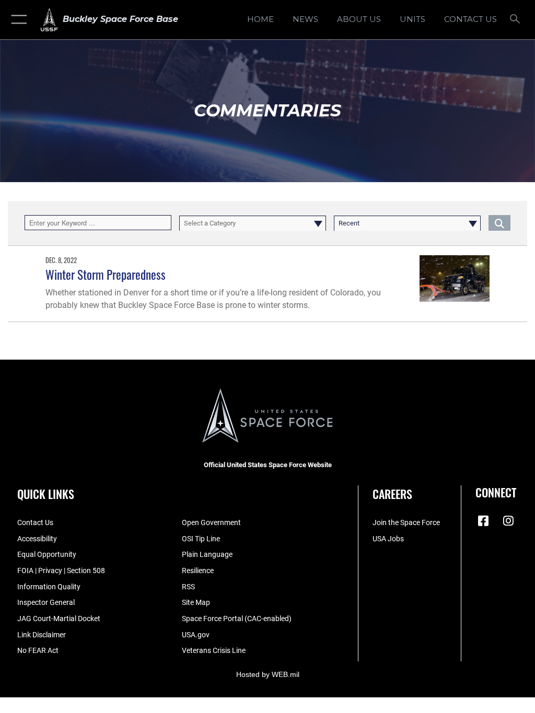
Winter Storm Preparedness (105, 274)
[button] (17, 19)
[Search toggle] (517, 19)
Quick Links (45, 493)
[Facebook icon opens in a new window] (483, 521)
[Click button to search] (499, 222)
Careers (392, 493)
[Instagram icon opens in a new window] (508, 521)
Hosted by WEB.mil (267, 674)
